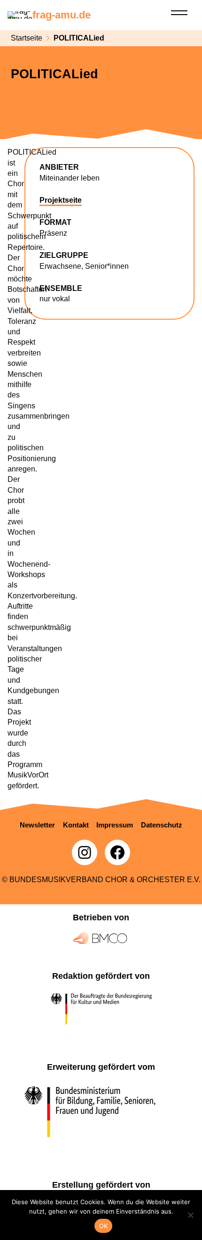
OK (103, 1226)
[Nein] (190, 1215)
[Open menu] (179, 13)
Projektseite (60, 200)
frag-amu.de (61, 15)
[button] (37, 825)
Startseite (26, 38)
